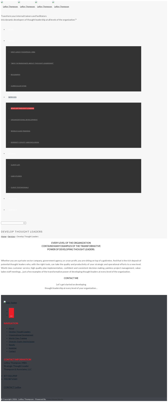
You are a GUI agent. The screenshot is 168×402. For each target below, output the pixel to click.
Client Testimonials (20, 187)
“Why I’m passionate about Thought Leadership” (32, 63)
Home (11, 29)
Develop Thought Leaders (22, 108)
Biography (15, 74)
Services (12, 97)
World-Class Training (20, 131)
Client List (15, 165)
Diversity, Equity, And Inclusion (25, 142)
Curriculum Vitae (18, 86)
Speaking (12, 198)
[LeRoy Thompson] (35, 6)
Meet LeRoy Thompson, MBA (23, 52)
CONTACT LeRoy (12, 387)
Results (12, 153)
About (11, 41)
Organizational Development (24, 120)
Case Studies (16, 176)
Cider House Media (54, 399)
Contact (12, 210)
